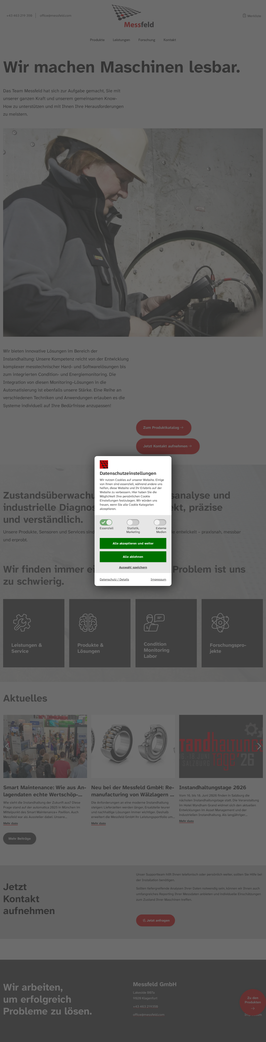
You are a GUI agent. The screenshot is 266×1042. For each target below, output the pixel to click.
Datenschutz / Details (114, 579)
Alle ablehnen (133, 557)
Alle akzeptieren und (133, 543)
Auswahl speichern (133, 567)
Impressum (158, 579)
